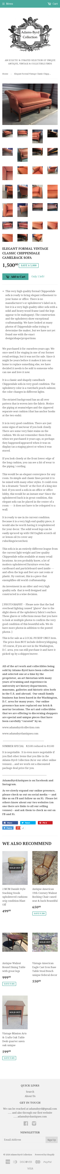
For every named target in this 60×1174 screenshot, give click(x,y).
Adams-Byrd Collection (21, 1154)
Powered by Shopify (44, 1154)
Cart (55, 3)
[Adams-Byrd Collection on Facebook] (26, 1124)
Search (30, 1091)
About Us (30, 1096)
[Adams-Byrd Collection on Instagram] (34, 1124)
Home (5, 74)
